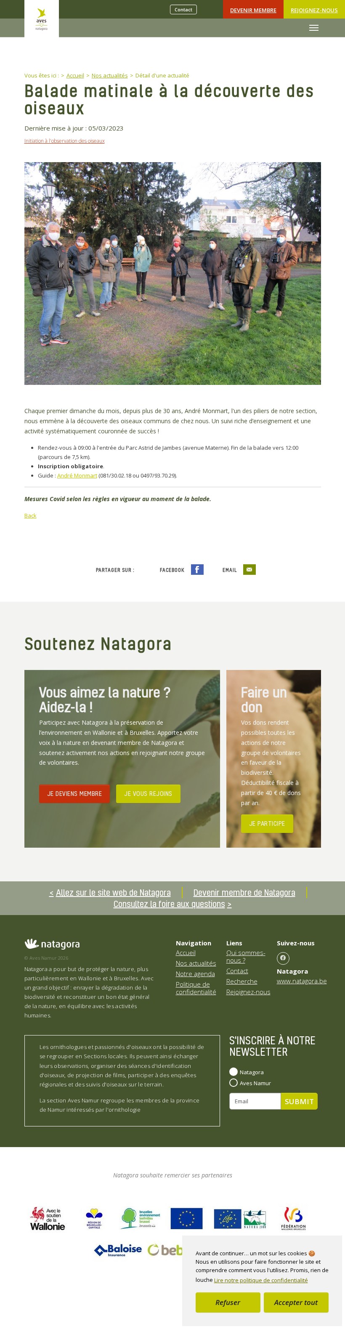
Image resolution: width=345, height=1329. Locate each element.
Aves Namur (255, 1083)
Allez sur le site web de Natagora (113, 892)
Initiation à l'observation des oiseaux (64, 140)
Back (30, 515)
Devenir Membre (253, 10)
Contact (183, 9)
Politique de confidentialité (196, 988)
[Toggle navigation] (314, 28)
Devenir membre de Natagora (244, 892)
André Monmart (77, 475)
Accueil (186, 952)
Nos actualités (196, 963)
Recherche (241, 981)
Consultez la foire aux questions (169, 903)
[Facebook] (283, 958)
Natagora (252, 1072)
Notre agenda (195, 973)
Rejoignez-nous (314, 10)
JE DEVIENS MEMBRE (74, 793)
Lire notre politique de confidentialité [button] (261, 1280)
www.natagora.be (302, 981)
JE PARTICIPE (267, 823)
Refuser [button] (227, 1302)
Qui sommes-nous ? (245, 956)
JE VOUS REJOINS (148, 793)
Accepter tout (296, 1302)
